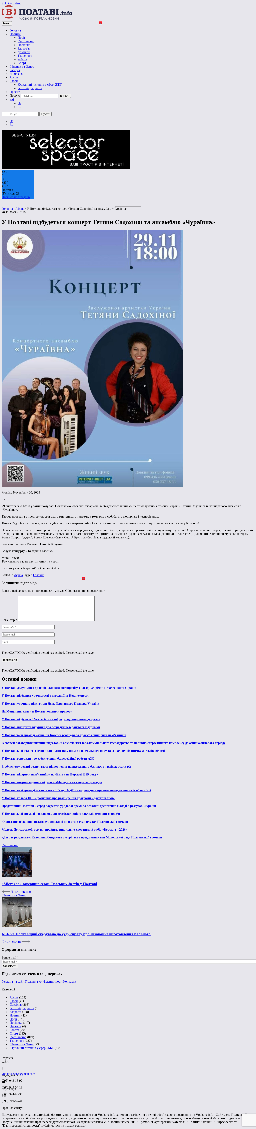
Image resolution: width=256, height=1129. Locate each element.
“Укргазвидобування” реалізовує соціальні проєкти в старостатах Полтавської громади (65, 821)
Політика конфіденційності (43, 981)
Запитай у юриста (30, 88)
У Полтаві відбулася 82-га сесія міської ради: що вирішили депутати (51, 719)
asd (12, 99)
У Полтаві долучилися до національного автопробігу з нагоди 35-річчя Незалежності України (69, 687)
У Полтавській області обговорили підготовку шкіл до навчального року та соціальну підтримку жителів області (83, 750)
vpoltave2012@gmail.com (18, 1073)
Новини (15, 34)
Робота (22, 59)
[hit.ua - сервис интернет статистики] (2, 1056)
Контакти (69, 981)
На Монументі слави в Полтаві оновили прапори (37, 711)
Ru (19, 106)
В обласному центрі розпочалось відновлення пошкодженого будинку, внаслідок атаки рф (66, 766)
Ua (19, 103)
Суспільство (26, 41)
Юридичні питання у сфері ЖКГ (40, 84)
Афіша (14, 77)
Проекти (15, 91)
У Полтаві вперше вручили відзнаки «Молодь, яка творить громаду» (52, 782)
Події (21, 37)
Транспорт (25, 55)
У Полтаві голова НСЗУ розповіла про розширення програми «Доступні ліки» (58, 798)
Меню (6, 23)
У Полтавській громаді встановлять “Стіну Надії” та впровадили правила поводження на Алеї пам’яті (76, 790)
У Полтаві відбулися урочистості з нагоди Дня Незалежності (45, 695)
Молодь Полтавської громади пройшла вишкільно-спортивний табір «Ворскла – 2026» (64, 829)
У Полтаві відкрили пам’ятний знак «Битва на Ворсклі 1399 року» (50, 774)
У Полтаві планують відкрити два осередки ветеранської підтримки (51, 727)
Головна (15, 30)
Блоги (14, 81)
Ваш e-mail (10, 957)
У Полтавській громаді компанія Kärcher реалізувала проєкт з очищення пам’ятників (64, 735)
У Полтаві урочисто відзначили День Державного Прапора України (50, 703)
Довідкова (16, 73)
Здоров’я (24, 48)
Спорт (22, 63)
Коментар (9, 620)
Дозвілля (24, 52)
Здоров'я (15, 1011)
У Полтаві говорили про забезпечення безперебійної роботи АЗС (48, 758)
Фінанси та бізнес (22, 66)
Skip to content (11, 3)
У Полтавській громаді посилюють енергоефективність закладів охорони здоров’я (61, 813)
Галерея (15, 70)
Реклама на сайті (13, 981)
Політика (24, 45)
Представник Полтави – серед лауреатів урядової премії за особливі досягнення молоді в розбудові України (79, 806)
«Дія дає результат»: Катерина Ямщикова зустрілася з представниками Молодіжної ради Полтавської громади (82, 837)
